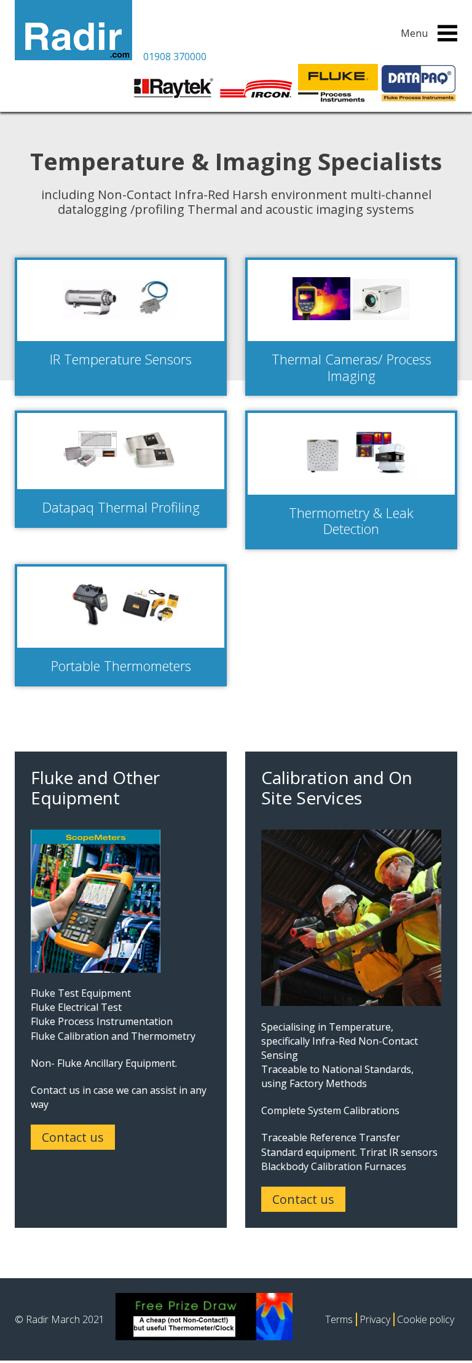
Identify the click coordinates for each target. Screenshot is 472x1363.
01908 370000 (174, 56)
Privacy (375, 1319)
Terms (339, 1319)
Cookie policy (425, 1319)
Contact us (73, 1137)
